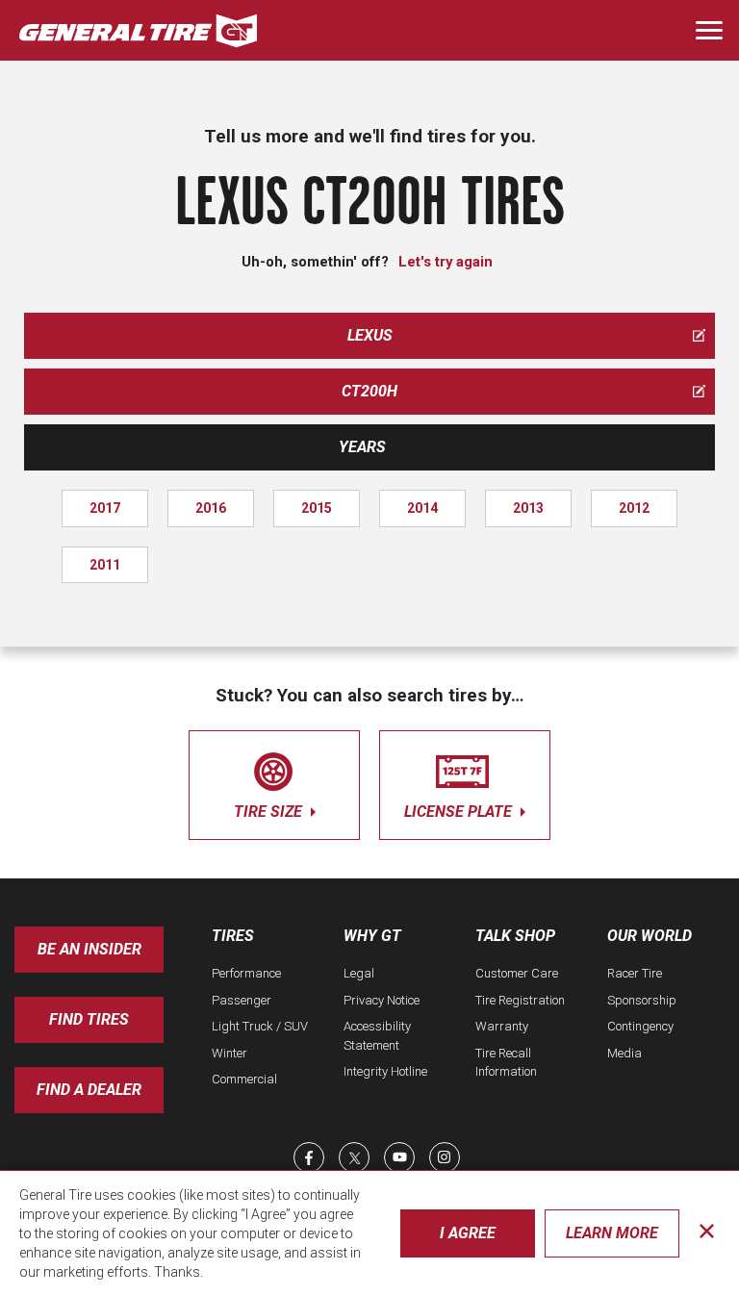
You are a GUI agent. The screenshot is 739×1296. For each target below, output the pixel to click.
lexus (370, 335)
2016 (210, 508)
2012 (634, 508)
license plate (460, 811)
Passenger (241, 1000)
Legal (359, 973)
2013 (528, 508)
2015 (316, 508)
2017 (104, 508)
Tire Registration (520, 1000)
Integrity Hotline (385, 1071)
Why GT (372, 936)
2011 (104, 564)
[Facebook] (308, 1157)
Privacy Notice (382, 1000)
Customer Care (516, 973)
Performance (246, 973)
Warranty (501, 1026)
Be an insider (89, 949)
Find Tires (89, 1019)
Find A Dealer (89, 1089)
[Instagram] (444, 1157)
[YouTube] (399, 1157)
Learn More (612, 1233)
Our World (649, 936)
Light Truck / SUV (260, 1026)
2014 (422, 508)
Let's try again (445, 261)
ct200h (369, 391)
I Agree (468, 1233)
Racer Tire (634, 973)
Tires (233, 936)
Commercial (244, 1079)
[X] (354, 1157)
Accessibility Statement (377, 1036)
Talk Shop (515, 936)
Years (362, 447)
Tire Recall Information (506, 1063)
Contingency (640, 1026)
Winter (229, 1053)
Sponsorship (641, 1000)
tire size (270, 811)
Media (624, 1053)
